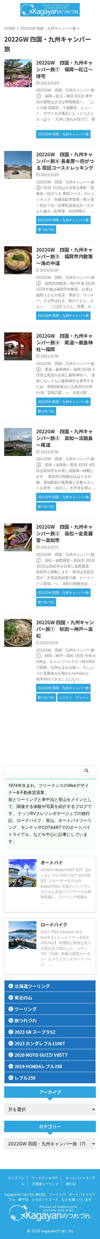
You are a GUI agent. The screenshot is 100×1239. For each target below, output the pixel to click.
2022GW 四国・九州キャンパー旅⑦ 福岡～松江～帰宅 (64, 69)
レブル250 (24, 1077)
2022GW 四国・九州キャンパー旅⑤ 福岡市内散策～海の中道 (64, 256)
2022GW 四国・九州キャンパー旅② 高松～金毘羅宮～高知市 (64, 533)
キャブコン (16, 1178)
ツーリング (25, 1009)
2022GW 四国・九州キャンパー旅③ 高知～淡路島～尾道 (64, 438)
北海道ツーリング (32, 986)
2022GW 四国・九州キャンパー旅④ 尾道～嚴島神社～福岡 (64, 342)
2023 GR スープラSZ (35, 1031)
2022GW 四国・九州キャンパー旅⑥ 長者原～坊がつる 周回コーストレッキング (65, 161)
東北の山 (23, 997)
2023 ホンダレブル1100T (39, 1043)
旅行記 (71, 1184)
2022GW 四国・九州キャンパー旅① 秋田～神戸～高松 (65, 629)
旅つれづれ (25, 1020)
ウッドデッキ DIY (45, 1178)
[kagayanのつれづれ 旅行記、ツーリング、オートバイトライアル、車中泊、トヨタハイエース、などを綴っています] (49, 9)
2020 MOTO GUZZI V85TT (41, 1054)
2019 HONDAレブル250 (38, 1066)
